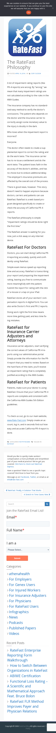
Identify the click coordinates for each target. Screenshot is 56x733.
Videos (14, 633)
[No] (52, 8)
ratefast (10, 444)
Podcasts (16, 622)
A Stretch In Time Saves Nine (36, 494)
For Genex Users (22, 584)
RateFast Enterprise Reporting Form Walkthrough (24, 655)
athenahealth (19, 573)
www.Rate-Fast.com (16, 420)
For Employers (20, 579)
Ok (28, 12)
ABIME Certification (25, 676)
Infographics (19, 611)
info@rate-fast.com (15, 479)
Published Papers (22, 628)
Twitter (33, 477)
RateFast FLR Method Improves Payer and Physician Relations (25, 706)
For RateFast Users (24, 606)
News (13, 617)
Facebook (25, 477)
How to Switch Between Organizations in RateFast (27, 668)
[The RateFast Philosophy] (28, 37)
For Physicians (24, 442)
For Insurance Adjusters (27, 595)
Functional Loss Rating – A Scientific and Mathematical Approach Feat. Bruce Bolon (27, 688)
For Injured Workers (24, 590)
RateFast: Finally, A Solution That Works (24, 490)
